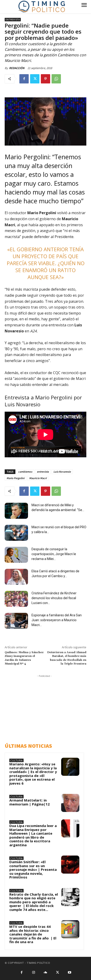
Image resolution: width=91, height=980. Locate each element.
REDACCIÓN (16, 68)
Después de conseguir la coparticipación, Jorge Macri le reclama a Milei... (54, 554)
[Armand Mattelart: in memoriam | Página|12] (70, 803)
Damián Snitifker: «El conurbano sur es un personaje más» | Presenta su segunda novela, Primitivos (33, 869)
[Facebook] (24, 78)
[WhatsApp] (56, 78)
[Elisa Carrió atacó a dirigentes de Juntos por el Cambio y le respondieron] (16, 577)
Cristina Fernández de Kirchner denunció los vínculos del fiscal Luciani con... (54, 598)
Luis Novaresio (62, 471)
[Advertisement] (45, 707)
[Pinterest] (45, 78)
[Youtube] (69, 972)
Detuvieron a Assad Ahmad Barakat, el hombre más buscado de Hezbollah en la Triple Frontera (66, 658)
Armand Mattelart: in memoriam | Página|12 (29, 802)
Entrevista (13, 19)
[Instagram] (33, 972)
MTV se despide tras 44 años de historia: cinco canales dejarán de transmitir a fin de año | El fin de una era (32, 934)
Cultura (16, 760)
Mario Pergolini (15, 478)
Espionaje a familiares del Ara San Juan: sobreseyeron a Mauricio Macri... (57, 620)
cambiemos (25, 471)
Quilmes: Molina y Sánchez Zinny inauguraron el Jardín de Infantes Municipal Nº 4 (24, 658)
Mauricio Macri (38, 478)
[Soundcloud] (45, 972)
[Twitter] (34, 78)
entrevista (43, 471)
